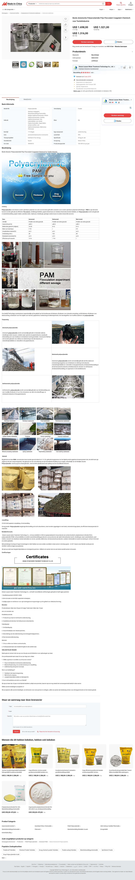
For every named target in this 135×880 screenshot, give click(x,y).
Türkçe (101, 866)
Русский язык (49, 866)
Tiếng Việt (107, 866)
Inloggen (130, 5)
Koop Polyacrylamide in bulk (11, 854)
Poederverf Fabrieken (9, 850)
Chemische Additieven (47, 13)
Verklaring (40, 864)
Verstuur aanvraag (87, 42)
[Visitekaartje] (130, 108)
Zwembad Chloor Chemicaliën (43, 826)
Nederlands (69, 866)
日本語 (85, 866)
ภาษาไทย (95, 866)
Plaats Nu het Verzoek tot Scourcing (48, 731)
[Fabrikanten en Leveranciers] (12, 4)
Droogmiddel (104, 829)
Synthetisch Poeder (107, 850)
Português (35, 866)
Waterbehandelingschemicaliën (11, 829)
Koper (101, 9)
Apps (119, 9)
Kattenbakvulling (6, 832)
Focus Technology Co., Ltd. (65, 870)
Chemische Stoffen (14, 13)
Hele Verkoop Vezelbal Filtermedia (110, 826)
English (23, 866)
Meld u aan (76, 91)
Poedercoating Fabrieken (69, 850)
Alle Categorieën (9, 9)
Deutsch (62, 866)
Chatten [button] (119, 42)
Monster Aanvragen (121, 46)
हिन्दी (90, 866)
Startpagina (5, 13)
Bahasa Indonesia (116, 866)
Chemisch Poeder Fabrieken (27, 850)
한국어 (80, 866)
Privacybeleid (62, 864)
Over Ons (34, 864)
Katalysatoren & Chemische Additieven (30, 13)
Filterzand (37, 829)
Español (28, 866)
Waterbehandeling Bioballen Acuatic (78, 829)
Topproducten (93, 864)
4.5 (110, 102)
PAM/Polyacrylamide (73, 826)
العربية (75, 866)
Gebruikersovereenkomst (51, 864)
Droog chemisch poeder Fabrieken (48, 850)
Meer (3, 858)
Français (41, 866)
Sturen (16, 732)
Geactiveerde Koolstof (8, 826)
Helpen (111, 9)
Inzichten (101, 864)
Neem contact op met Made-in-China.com (78, 864)
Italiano (56, 866)
